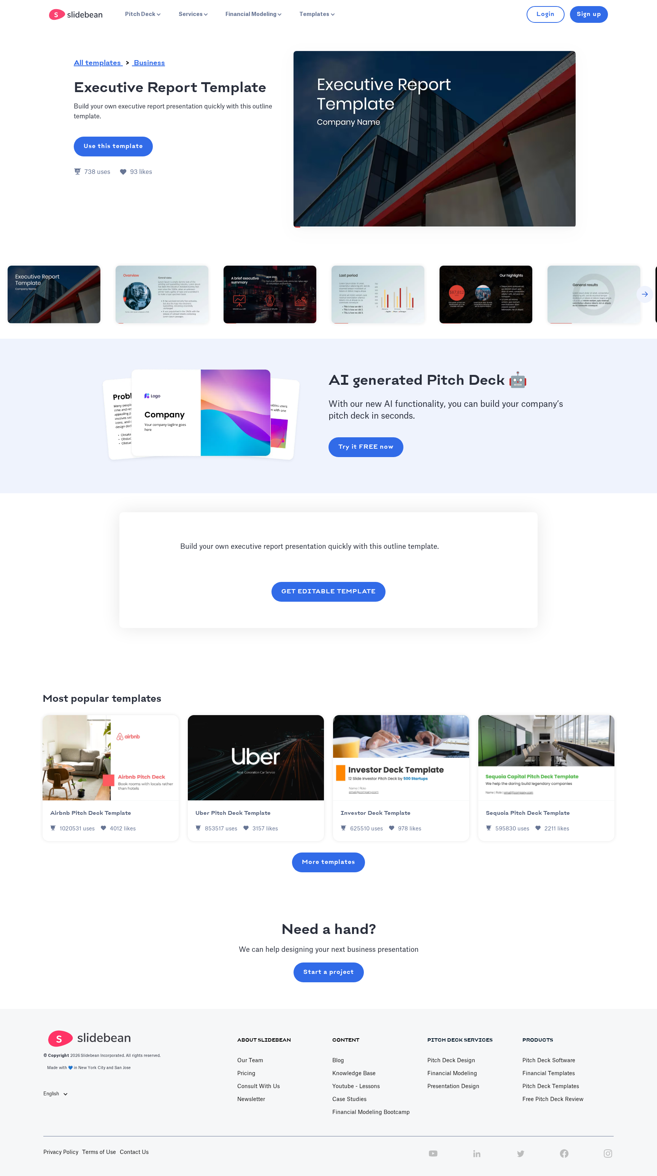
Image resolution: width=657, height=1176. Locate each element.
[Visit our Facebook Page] (564, 1157)
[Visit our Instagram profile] (608, 1157)
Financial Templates (548, 1073)
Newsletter (251, 1099)
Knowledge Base (354, 1073)
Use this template (113, 146)
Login (545, 14)
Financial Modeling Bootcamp (371, 1112)
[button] (142, 14)
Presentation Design (453, 1086)
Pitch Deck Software (548, 1060)
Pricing (246, 1073)
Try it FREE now (366, 447)
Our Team (250, 1060)
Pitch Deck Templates (550, 1086)
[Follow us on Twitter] (520, 1157)
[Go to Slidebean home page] (76, 14)
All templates (98, 63)
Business (148, 63)
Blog (338, 1060)
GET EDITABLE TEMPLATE (328, 591)
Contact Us (134, 1152)
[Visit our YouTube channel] (433, 1157)
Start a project (328, 972)
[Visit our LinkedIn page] (476, 1157)
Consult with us (258, 1086)
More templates (328, 862)
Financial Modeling (452, 1073)
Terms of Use (99, 1152)
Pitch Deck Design (451, 1060)
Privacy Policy (60, 1152)
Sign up (589, 14)
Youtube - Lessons (356, 1086)
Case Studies (349, 1099)
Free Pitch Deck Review (553, 1099)
